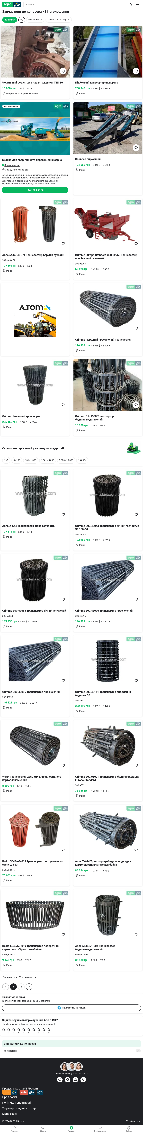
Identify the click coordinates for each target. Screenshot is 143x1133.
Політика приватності (16, 1102)
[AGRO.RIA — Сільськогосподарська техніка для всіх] (12, 4)
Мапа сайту (9, 1113)
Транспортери (70, 1050)
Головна (14, 1131)
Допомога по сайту (71, 1073)
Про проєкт (9, 1097)
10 (49, 1032)
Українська (132, 1121)
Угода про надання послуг (19, 1108)
